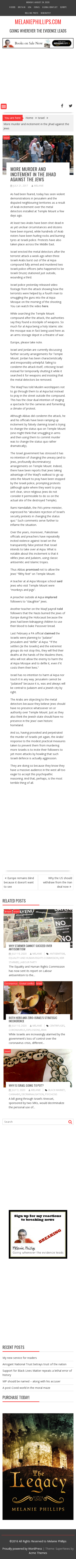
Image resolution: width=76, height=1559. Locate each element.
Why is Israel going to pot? (26, 1085)
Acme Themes (38, 1553)
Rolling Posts (31, 12)
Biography (46, 12)
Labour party (28, 962)
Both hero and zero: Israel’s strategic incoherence (33, 1019)
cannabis (14, 1094)
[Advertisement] (38, 76)
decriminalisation (32, 1094)
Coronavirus (11, 983)
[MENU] (4, 106)
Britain (22, 7)
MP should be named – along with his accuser (31, 1381)
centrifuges (57, 1025)
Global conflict (50, 7)
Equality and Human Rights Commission (33, 958)
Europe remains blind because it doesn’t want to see (19, 882)
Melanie (38, 185)
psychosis (51, 1094)
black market (56, 1090)
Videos (12, 7)
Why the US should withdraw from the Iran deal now (57, 882)
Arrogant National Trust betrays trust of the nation (34, 1364)
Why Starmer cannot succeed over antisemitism (30, 947)
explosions (33, 1030)
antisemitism (57, 953)
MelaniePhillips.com (38, 22)
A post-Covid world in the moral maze (26, 1388)
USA (29, 7)
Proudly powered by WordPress (22, 1548)
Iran (43, 1030)
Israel (37, 7)
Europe (63, 7)
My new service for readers (20, 1358)
